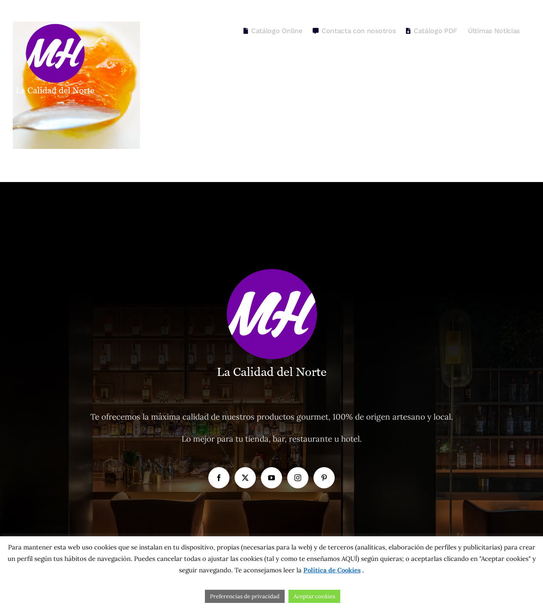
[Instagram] (297, 477)
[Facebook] (219, 477)
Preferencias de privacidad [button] (245, 596)
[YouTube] (271, 477)
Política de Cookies (332, 570)
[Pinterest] (324, 477)
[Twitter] (245, 477)
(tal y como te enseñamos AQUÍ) (311, 559)
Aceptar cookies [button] (314, 596)
